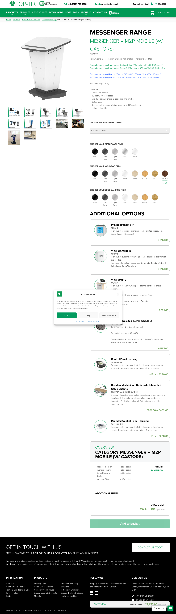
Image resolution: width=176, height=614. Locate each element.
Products (16, 19)
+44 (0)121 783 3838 (75, 4)
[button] (118, 294)
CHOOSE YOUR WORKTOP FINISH (106, 166)
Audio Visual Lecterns (31, 19)
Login (148, 4)
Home (8, 19)
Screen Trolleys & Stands (72, 592)
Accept (67, 315)
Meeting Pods (40, 583)
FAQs (76, 12)
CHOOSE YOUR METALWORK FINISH (107, 144)
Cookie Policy (81, 321)
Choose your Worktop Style (105, 122)
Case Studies (39, 12)
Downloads (56, 12)
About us (86, 12)
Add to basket (130, 523)
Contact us (138, 4)
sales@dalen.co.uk (107, 4)
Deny (88, 315)
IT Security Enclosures (71, 589)
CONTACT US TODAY (150, 547)
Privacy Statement (93, 321)
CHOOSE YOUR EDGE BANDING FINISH (108, 189)
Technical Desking (69, 595)
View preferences (109, 315)
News (68, 12)
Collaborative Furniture (44, 589)
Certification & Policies (16, 586)
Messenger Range (49, 19)
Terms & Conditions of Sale (18, 589)
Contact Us (100, 12)
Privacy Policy (12, 592)
